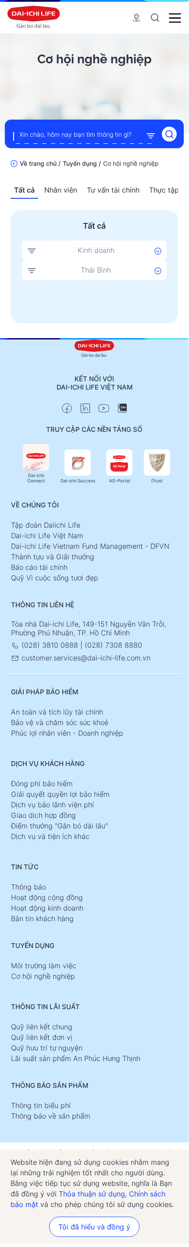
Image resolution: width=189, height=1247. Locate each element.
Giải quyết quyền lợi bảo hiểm (60, 794)
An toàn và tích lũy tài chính (57, 711)
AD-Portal (119, 480)
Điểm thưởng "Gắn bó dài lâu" (59, 825)
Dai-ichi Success (78, 480)
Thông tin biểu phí (41, 1105)
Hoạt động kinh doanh (47, 908)
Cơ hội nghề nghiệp (43, 976)
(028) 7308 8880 (113, 645)
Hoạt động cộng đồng (47, 897)
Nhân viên (60, 190)
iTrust (157, 480)
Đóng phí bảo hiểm (42, 783)
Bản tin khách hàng (42, 918)
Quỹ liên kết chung (41, 1026)
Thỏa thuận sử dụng (92, 1193)
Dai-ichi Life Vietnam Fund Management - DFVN (90, 546)
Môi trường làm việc (43, 965)
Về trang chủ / (40, 163)
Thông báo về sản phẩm (50, 1116)
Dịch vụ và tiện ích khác (50, 836)
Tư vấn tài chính (113, 190)
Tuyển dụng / (82, 163)
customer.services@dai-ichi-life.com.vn (84, 657)
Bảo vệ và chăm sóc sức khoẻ (59, 722)
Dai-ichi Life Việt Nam (47, 535)
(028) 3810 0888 (49, 645)
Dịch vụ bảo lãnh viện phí (52, 804)
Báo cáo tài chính (39, 567)
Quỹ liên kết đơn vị (41, 1037)
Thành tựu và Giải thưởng (52, 556)
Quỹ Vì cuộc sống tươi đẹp (54, 577)
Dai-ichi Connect (36, 478)
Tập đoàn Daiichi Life (45, 525)
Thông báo (28, 886)
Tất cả (24, 190)
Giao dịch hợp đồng (43, 815)
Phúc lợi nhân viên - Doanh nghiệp (67, 733)
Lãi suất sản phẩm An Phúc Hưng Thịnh (75, 1058)
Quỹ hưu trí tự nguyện (46, 1047)
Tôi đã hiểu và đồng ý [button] (94, 1226)
